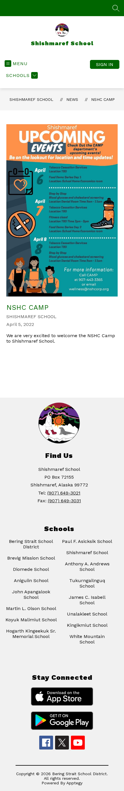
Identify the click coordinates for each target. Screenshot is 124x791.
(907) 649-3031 (64, 500)
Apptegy (74, 783)
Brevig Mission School (31, 558)
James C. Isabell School (87, 599)
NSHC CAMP (103, 99)
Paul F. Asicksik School (87, 541)
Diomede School (31, 569)
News (72, 99)
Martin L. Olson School (31, 608)
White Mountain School (87, 639)
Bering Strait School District (31, 544)
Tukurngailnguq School (87, 583)
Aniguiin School (31, 580)
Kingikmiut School (87, 625)
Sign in (104, 64)
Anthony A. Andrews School (87, 566)
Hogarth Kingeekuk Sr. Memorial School (31, 633)
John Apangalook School (31, 594)
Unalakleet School (87, 614)
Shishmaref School (31, 99)
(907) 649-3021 (63, 493)
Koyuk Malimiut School (31, 619)
